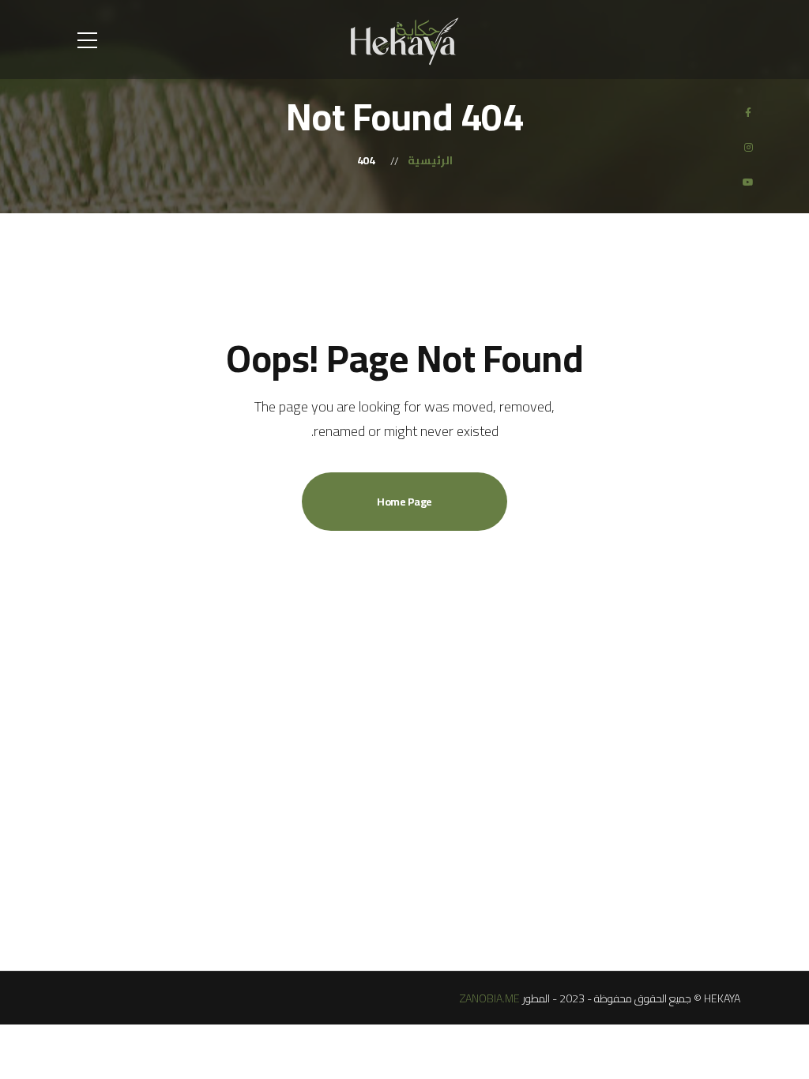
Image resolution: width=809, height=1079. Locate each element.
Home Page (404, 501)
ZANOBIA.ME (490, 998)
